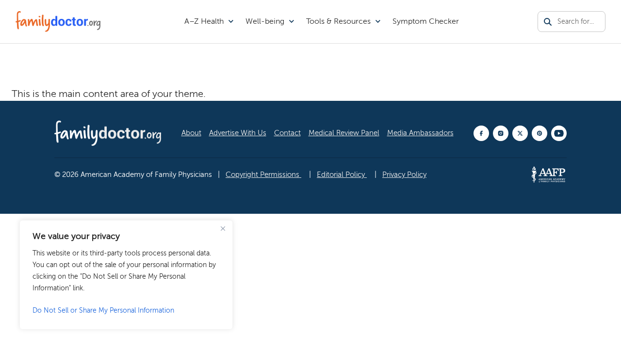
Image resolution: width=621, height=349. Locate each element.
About (191, 133)
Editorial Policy (342, 174)
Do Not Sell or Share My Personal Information (103, 310)
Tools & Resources (338, 21)
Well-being (264, 21)
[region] (126, 275)
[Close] (223, 228)
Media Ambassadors (420, 133)
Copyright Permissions (263, 174)
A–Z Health (204, 21)
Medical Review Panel (344, 133)
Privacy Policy (404, 174)
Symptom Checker (425, 21)
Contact (287, 133)
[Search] (547, 22)
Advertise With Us (237, 133)
